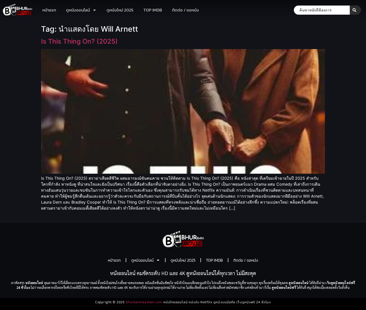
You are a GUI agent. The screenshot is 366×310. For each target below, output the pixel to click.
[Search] (355, 10)
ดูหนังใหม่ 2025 (120, 10)
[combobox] (322, 10)
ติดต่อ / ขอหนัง (185, 10)
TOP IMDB (152, 10)
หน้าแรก (49, 10)
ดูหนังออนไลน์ (78, 10)
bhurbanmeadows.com (144, 302)
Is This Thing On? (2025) (79, 41)
